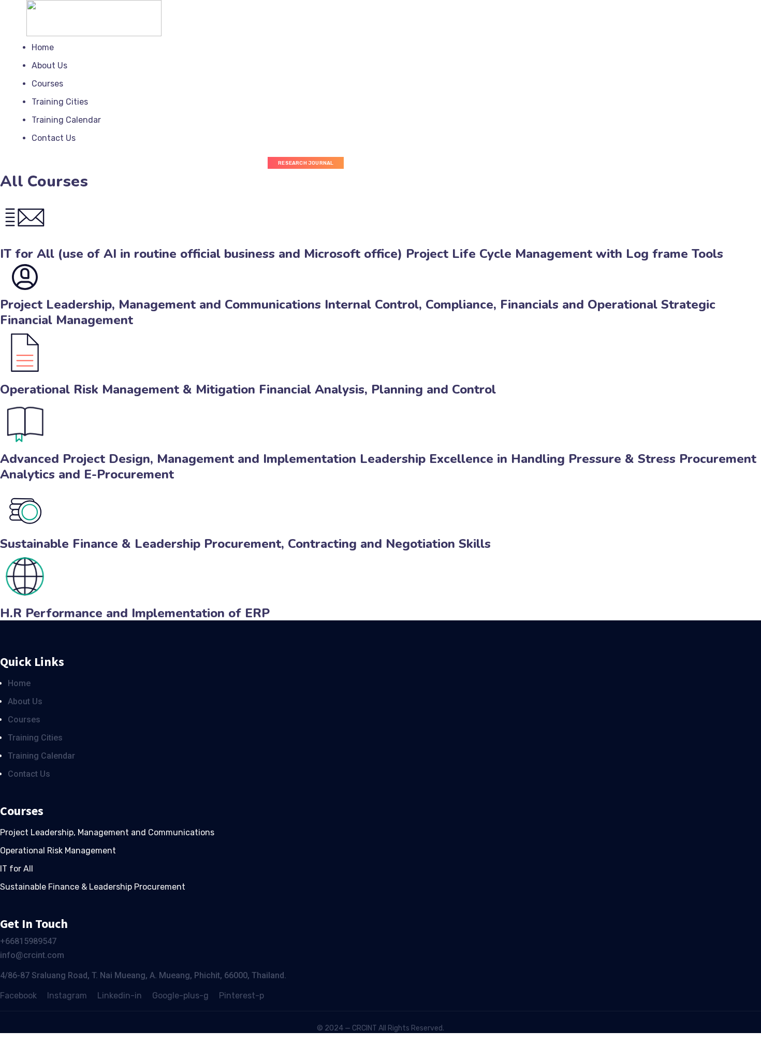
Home (43, 47)
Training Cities (60, 102)
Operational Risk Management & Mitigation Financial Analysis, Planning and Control (248, 389)
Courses (47, 84)
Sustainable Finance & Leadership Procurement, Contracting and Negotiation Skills (245, 543)
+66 (7, 941)
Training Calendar (66, 120)
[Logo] (93, 6)
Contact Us (54, 138)
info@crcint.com (32, 955)
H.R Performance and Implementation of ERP (135, 613)
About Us (49, 65)
